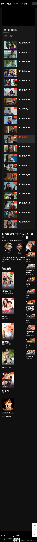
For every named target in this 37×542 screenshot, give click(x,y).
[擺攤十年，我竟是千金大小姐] (8, 357)
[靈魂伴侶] (8, 306)
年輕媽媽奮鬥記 (6, 291)
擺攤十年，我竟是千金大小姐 (10, 367)
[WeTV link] (6, 3)
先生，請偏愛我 (6, 416)
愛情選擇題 (5, 342)
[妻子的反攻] (8, 380)
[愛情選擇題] (8, 331)
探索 (25, 4)
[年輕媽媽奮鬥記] (8, 280)
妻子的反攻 (5, 391)
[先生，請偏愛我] (8, 406)
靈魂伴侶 (4, 316)
